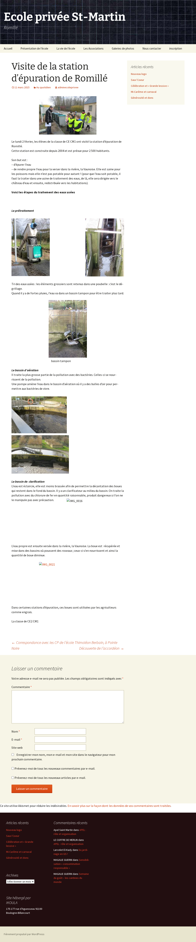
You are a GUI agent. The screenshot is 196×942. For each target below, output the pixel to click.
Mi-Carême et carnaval (143, 91)
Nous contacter (151, 48)
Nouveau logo (139, 74)
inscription (175, 48)
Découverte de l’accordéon (101, 648)
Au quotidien (43, 87)
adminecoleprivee (68, 87)
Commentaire (21, 687)
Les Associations (93, 48)
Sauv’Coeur (137, 80)
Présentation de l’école (34, 48)
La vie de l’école (65, 48)
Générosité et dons (142, 97)
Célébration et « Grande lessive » (150, 86)
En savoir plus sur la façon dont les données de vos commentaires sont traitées (119, 806)
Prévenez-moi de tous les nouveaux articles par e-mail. (50, 778)
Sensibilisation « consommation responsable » (71, 864)
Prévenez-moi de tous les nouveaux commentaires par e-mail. (55, 768)
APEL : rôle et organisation (68, 844)
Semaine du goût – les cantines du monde (71, 878)
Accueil (8, 48)
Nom (15, 731)
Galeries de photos (123, 48)
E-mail (16, 739)
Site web (17, 747)
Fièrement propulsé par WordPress (24, 934)
